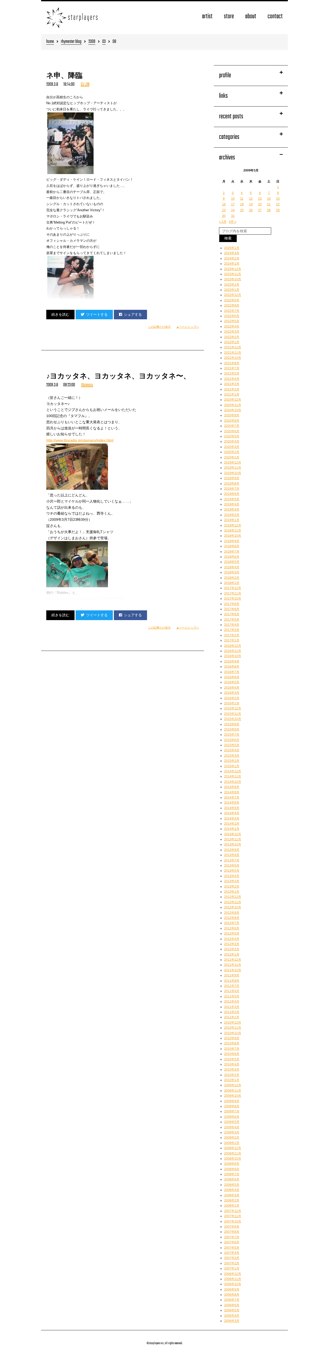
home (50, 42)
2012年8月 (231, 918)
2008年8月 (231, 1169)
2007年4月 (231, 1253)
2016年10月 (232, 656)
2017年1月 (231, 640)
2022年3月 (231, 331)
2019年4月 (231, 504)
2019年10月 (232, 473)
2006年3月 (231, 1321)
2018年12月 (232, 525)
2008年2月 (231, 1200)
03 (104, 42)
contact (275, 17)
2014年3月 (231, 818)
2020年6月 (231, 431)
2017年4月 (231, 625)
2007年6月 (231, 1242)
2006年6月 (231, 1305)
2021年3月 (231, 384)
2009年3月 (231, 1132)
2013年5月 (231, 870)
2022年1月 (231, 342)
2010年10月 (232, 1033)
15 (278, 198)
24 (233, 210)
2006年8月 (231, 1294)
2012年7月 (231, 923)
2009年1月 (231, 1143)
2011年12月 (232, 959)
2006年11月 (232, 1279)
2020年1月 (231, 457)
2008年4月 (231, 1190)
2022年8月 (231, 305)
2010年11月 (232, 1027)
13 (260, 198)
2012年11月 (232, 902)
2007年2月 (231, 1263)
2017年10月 (232, 598)
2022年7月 (231, 311)
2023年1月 (231, 290)
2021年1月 (231, 394)
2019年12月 (232, 462)
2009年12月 (232, 1085)
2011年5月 (231, 996)
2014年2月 (231, 823)
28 (269, 210)
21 (269, 204)
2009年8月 (231, 1106)
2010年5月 (231, 1059)
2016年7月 (231, 672)
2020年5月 (231, 436)
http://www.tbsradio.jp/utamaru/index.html (79, 440)
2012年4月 (231, 939)
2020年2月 (231, 452)
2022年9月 (231, 300)
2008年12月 (232, 1148)
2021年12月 (232, 347)
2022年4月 (231, 326)
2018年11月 (232, 530)
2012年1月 (231, 954)
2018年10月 (232, 535)
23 (224, 210)
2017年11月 (232, 593)
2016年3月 (231, 693)
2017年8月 (231, 609)
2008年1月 (231, 1205)
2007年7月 (231, 1237)
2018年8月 (231, 546)
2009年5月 (231, 1122)
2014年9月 (231, 787)
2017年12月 (232, 588)
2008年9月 (231, 1164)
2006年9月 (231, 1289)
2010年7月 (231, 1049)
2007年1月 (231, 1268)
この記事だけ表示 (159, 326)
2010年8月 (231, 1043)
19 (251, 204)
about (250, 17)
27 (260, 210)
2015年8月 (231, 729)
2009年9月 (231, 1101)
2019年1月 (231, 520)
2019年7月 (231, 488)
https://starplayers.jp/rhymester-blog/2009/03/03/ (85, 599)
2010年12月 (232, 1022)
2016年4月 (231, 687)
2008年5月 (231, 1185)
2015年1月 (231, 766)
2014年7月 (231, 797)
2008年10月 (232, 1158)
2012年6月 (231, 928)
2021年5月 (231, 373)
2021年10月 (232, 358)
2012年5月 (231, 933)
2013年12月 (232, 834)
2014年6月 (231, 802)
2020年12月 (232, 399)
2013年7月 (231, 860)
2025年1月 (231, 248)
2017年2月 (231, 635)
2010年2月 (231, 1075)
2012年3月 (231, 944)
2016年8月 (231, 666)
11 (241, 198)
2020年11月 (232, 405)
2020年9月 (231, 415)
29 (278, 210)
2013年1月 (231, 891)
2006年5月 (231, 1310)
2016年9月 (231, 661)
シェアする (133, 314)
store (229, 17)
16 (224, 204)
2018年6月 (231, 557)
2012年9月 (231, 913)
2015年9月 (231, 724)
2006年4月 (231, 1315)
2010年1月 (231, 1080)
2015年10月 (232, 719)
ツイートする (97, 314)
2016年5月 (231, 682)
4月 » (232, 222)
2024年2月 (231, 258)
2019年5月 (231, 499)
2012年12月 (232, 897)
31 (233, 216)
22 (278, 204)
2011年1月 (231, 1017)
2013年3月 (231, 881)
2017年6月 (231, 614)
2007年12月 (232, 1211)
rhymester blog (71, 42)
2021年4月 (231, 379)
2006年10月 (232, 1284)
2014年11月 (232, 776)
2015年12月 (232, 708)
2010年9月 (231, 1038)
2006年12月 (232, 1274)
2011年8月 (231, 981)
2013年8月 (231, 855)
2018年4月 (231, 567)
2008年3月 (231, 1195)
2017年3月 (231, 630)
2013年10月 (232, 844)
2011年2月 (231, 1012)
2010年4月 (231, 1064)
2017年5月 (231, 619)
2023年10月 (232, 279)
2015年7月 (231, 734)
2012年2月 (231, 949)
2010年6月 (231, 1054)
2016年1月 (231, 703)
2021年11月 (232, 352)
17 (233, 204)
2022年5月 (231, 321)
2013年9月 (231, 850)
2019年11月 (232, 467)
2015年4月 (231, 750)
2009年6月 (231, 1117)
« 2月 (222, 222)
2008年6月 (231, 1179)
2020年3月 (231, 447)
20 (260, 204)
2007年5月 (231, 1247)
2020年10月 (232, 410)
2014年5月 (231, 808)
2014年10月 (232, 782)
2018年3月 (231, 572)
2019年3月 (231, 509)
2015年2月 (231, 761)
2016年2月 (231, 698)
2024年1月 (231, 263)
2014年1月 (231, 829)
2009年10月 (232, 1096)
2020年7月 (231, 426)
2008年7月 (231, 1174)
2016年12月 (232, 646)
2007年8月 (231, 1232)
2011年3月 (231, 1007)
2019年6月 (231, 494)
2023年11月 (232, 274)
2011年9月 (231, 975)
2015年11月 (232, 714)
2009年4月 (231, 1127)
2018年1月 (231, 583)
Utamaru (87, 385)
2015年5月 (231, 745)
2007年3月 (231, 1258)
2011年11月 (232, 965)
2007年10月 (232, 1221)
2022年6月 (231, 316)
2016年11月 (232, 651)
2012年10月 (232, 907)
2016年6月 (231, 677)
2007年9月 (231, 1226)
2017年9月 (231, 604)
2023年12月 (232, 269)
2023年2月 (231, 284)
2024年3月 (231, 253)
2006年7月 (231, 1300)
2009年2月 (231, 1137)
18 (242, 204)
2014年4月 (231, 813)
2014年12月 (232, 771)
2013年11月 (232, 839)
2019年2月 (231, 515)
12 (251, 198)
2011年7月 (231, 986)
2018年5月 (231, 562)
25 (242, 210)
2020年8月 (231, 420)
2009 (91, 42)
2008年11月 (232, 1153)
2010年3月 (231, 1069)
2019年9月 (231, 478)
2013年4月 (231, 876)
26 (251, 210)
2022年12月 (232, 295)
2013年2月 (231, 886)
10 (233, 198)
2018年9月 (231, 541)
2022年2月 (231, 337)
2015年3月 (231, 755)
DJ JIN (85, 84)
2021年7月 (231, 368)
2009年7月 (231, 1111)
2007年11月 (232, 1216)
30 (224, 216)
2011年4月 (231, 1001)
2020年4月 (231, 441)
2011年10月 (232, 970)
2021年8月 (231, 363)
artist (207, 17)
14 (269, 198)
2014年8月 (231, 792)
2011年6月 (231, 991)
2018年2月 (231, 578)
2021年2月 (231, 389)
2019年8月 (231, 483)
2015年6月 (231, 740)
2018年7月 (231, 551)
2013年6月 (231, 865)
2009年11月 (232, 1090)
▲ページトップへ (187, 326)
